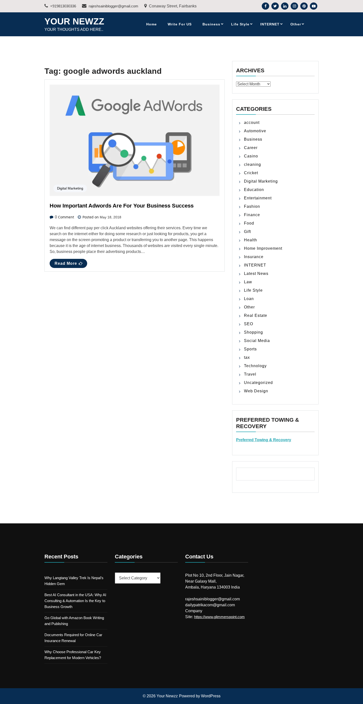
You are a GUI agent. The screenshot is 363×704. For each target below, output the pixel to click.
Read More (66, 263)
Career (251, 148)
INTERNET (270, 24)
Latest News (256, 273)
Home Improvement (263, 248)
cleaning (252, 164)
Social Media (257, 341)
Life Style (240, 24)
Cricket (251, 173)
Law (248, 282)
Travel (250, 374)
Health (250, 240)
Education (254, 190)
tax (247, 357)
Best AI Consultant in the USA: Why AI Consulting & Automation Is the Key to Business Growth (75, 601)
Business (211, 24)
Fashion (252, 206)
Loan (249, 299)
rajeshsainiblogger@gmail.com (113, 6)
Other (295, 24)
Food (249, 223)
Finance (252, 215)
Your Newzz (74, 21)
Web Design (256, 391)
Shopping (253, 332)
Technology (255, 366)
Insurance (253, 257)
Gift (247, 231)
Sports (250, 349)
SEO (248, 324)
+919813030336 (62, 6)
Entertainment (258, 198)
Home (151, 24)
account (252, 122)
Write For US (180, 24)
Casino (251, 156)
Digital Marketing (70, 188)
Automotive (255, 131)
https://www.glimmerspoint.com (219, 617)
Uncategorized (258, 383)
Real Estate (255, 315)
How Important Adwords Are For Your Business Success (122, 206)
